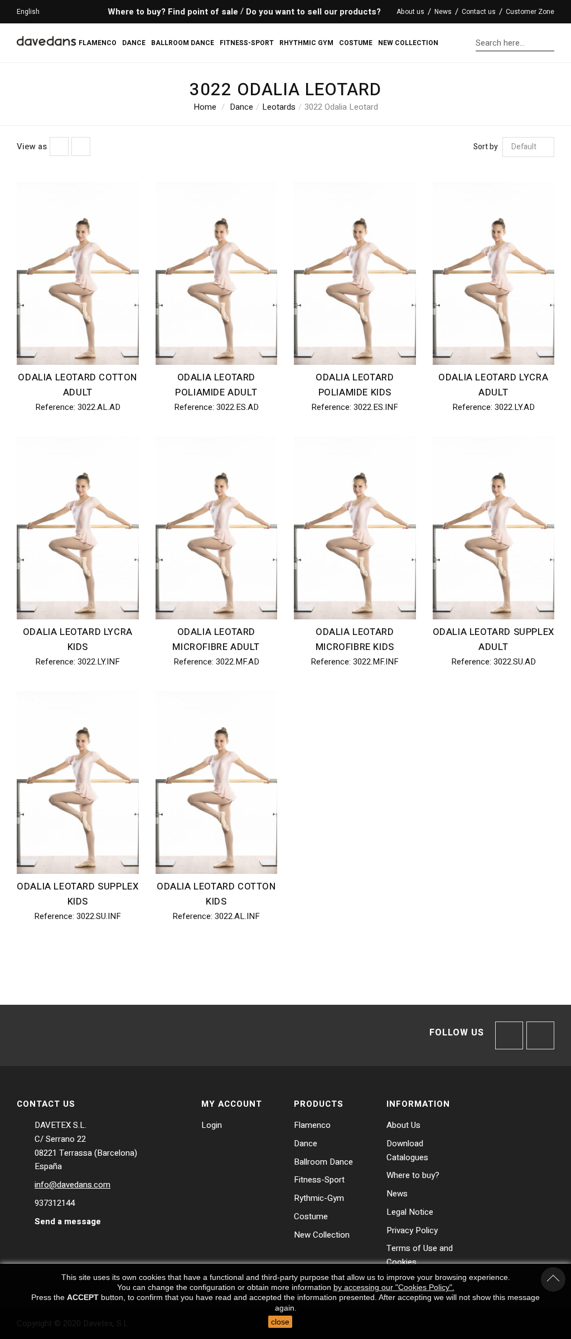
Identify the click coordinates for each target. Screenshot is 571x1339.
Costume (311, 1216)
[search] (551, 43)
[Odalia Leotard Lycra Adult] (494, 273)
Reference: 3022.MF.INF (355, 662)
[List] (80, 146)
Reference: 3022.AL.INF (216, 916)
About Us (403, 1125)
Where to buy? (412, 1175)
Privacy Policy (412, 1230)
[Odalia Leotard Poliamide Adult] (217, 273)
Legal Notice (409, 1212)
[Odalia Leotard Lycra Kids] (78, 528)
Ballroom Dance (323, 1162)
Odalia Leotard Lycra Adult (493, 385)
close (280, 1321)
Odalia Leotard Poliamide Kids (355, 385)
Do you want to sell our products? (313, 12)
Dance (241, 107)
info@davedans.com (72, 1185)
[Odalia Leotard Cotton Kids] (217, 782)
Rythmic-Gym (319, 1198)
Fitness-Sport (319, 1180)
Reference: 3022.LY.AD (493, 407)
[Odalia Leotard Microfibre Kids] (355, 528)
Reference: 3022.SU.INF (77, 916)
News (397, 1193)
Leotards (279, 107)
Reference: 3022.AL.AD (77, 407)
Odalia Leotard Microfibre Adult (216, 639)
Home (204, 107)
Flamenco (312, 1125)
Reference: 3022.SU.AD (493, 662)
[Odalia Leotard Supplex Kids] (78, 782)
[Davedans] (46, 36)
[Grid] (59, 146)
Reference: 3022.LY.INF (77, 662)
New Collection (322, 1235)
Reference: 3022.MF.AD (216, 662)
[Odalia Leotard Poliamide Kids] (355, 273)
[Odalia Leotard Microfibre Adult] (217, 528)
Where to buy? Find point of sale (171, 12)
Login (211, 1125)
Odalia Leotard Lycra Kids (78, 639)
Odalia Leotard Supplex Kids (77, 894)
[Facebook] (509, 1035)
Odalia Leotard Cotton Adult (77, 385)
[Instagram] (540, 1035)
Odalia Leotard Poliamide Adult (216, 385)
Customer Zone (530, 12)
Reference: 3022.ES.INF (354, 407)
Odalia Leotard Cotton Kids (216, 894)
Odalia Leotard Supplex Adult (493, 639)
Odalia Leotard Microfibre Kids (355, 639)
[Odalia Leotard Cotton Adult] (78, 273)
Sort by (485, 147)
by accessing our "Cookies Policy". (393, 1287)
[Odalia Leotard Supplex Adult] (494, 528)
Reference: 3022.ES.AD (216, 407)
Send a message (68, 1221)
